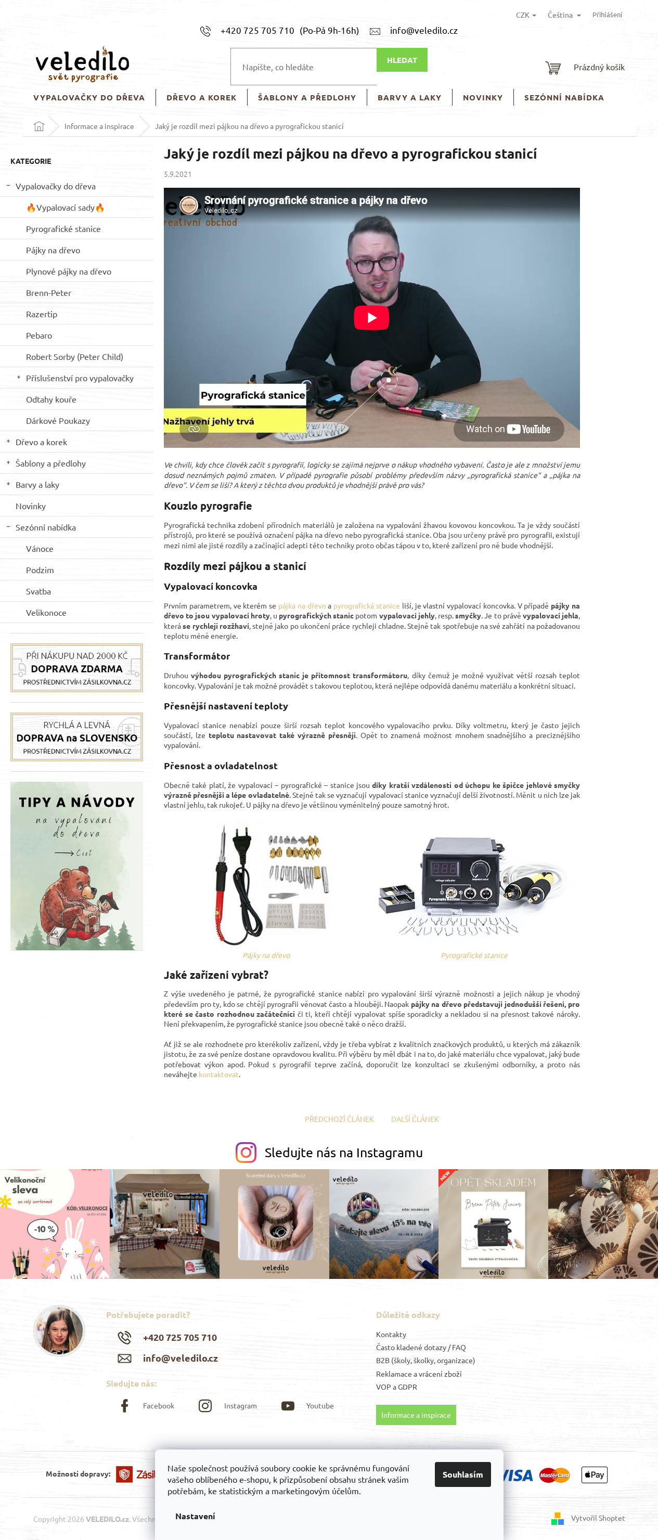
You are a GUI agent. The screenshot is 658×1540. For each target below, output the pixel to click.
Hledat (402, 60)
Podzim (40, 569)
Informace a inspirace (416, 1414)
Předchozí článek (339, 1118)
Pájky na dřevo (53, 249)
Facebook (158, 1405)
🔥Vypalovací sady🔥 (65, 207)
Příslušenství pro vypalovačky (80, 377)
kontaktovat (219, 1074)
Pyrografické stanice (63, 228)
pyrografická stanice (366, 605)
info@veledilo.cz (180, 1358)
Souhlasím (463, 1474)
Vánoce (40, 548)
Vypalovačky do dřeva (56, 185)
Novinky (31, 505)
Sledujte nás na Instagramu (344, 1152)
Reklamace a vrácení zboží (419, 1373)
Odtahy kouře (51, 399)
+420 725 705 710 (180, 1337)
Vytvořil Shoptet (598, 1517)
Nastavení (195, 1515)
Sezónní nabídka (46, 527)
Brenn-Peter (48, 292)
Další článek (415, 1118)
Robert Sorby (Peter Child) (74, 356)
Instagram (240, 1405)
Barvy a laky (37, 484)
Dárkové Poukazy (58, 420)
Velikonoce (46, 612)
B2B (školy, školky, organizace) (425, 1360)
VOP (383, 1386)
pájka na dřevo (302, 605)
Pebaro (39, 335)
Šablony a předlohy (51, 463)
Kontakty (391, 1334)
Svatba (38, 591)
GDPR (407, 1386)
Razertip (41, 313)
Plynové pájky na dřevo (68, 271)
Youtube (320, 1405)
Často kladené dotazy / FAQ (421, 1347)
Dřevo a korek (41, 441)
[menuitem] (89, 97)
